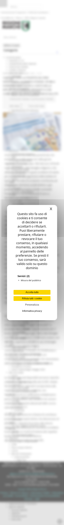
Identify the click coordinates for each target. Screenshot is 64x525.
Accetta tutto (32, 292)
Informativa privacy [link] (32, 311)
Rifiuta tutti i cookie (32, 298)
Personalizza (32, 304)
